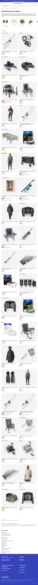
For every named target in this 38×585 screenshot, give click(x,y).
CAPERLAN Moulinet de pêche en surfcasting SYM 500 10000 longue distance (27, 459)
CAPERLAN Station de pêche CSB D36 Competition (9, 99)
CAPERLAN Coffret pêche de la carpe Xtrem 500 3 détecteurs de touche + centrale (26, 292)
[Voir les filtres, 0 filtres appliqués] (2, 29)
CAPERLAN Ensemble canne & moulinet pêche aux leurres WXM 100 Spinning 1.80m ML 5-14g (26, 411)
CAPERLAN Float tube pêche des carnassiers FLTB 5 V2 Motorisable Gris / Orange (27, 75)
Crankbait (2, 547)
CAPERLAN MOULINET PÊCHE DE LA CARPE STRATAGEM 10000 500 (10, 459)
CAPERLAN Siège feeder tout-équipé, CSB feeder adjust (27, 340)
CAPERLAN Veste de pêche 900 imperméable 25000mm (8, 364)
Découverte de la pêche (4, 537)
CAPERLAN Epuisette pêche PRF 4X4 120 (25, 363)
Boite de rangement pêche (5, 549)
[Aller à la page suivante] (22, 515)
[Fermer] (36, 1)
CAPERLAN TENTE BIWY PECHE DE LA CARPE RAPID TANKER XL (9, 508)
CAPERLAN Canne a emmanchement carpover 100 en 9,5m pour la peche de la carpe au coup (10, 483)
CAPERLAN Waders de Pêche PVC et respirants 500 (9, 123)
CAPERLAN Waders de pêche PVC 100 (7, 171)
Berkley (6, 25)
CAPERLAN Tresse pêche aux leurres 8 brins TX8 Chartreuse (26, 316)
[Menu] (2, 3)
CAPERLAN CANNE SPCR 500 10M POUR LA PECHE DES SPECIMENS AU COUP (27, 268)
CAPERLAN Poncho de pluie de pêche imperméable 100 (10, 221)
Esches (2, 550)
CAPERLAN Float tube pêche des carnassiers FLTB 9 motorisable (9, 75)
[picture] (10, 41)
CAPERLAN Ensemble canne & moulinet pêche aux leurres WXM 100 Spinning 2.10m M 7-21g (9, 411)
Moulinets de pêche (4, 539)
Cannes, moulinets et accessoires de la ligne (7, 540)
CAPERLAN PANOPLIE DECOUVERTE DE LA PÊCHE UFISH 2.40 (27, 245)
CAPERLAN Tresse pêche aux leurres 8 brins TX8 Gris (27, 147)
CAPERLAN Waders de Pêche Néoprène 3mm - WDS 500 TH (27, 388)
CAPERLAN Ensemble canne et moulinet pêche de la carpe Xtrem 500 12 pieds (9, 51)
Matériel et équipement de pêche (5, 534)
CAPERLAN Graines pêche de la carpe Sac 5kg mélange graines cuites (10, 196)
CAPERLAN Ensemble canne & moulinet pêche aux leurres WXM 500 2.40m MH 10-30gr (26, 124)
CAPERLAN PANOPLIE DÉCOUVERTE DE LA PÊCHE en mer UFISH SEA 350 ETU (27, 196)
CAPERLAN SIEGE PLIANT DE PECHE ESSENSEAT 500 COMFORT (27, 100)
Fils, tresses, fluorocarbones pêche (6, 548)
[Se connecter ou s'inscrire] (34, 3)
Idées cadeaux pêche (4, 538)
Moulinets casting (3, 552)
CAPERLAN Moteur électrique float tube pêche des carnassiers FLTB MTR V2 (27, 51)
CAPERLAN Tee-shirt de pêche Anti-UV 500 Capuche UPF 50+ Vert (27, 483)
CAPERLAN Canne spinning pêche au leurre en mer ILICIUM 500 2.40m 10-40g (9, 268)
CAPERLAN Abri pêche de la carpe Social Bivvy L (26, 507)
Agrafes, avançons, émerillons (5, 551)
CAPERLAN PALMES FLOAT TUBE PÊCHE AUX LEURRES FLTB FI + (9, 388)
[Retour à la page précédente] (16, 515)
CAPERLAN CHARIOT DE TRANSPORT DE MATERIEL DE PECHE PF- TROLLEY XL (27, 172)
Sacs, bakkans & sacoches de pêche (6, 535)
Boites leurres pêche (4, 541)
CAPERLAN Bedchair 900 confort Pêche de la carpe (9, 147)
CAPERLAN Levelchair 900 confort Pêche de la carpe (9, 435)
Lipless (2, 536)
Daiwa (30, 25)
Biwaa (14, 25)
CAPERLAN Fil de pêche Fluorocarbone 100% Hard (9, 340)
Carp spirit (22, 25)
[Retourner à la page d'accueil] (18, 3)
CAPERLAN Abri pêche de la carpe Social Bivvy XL (9, 315)
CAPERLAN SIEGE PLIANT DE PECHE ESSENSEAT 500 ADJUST (9, 245)
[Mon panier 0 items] (36, 3)
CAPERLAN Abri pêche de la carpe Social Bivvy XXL (27, 221)
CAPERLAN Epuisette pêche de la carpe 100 (25, 435)
